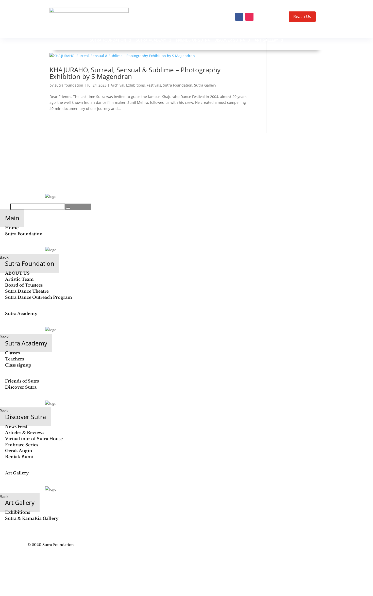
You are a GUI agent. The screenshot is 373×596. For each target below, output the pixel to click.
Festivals (154, 85)
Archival (117, 85)
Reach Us (302, 16)
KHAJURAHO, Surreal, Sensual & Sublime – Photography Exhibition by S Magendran (135, 73)
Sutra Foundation (177, 85)
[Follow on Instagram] (249, 17)
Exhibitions (135, 85)
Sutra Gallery (205, 85)
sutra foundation (69, 85)
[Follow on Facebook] (239, 17)
